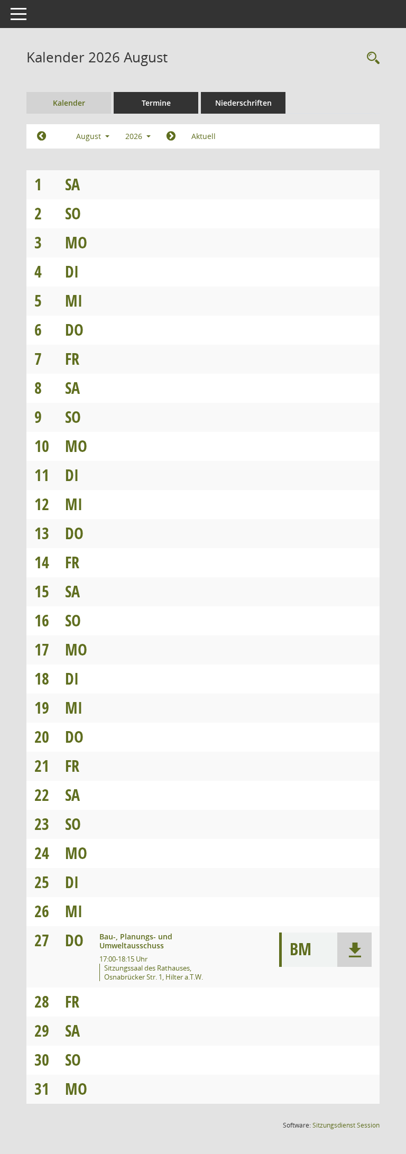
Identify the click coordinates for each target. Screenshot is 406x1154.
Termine (156, 103)
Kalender (69, 103)
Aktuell (203, 136)
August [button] (89, 136)
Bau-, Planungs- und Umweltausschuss (135, 940)
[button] (354, 950)
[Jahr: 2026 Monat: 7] (41, 136)
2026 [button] (134, 136)
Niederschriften (243, 103)
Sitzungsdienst (346, 1125)
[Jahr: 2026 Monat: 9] (171, 136)
